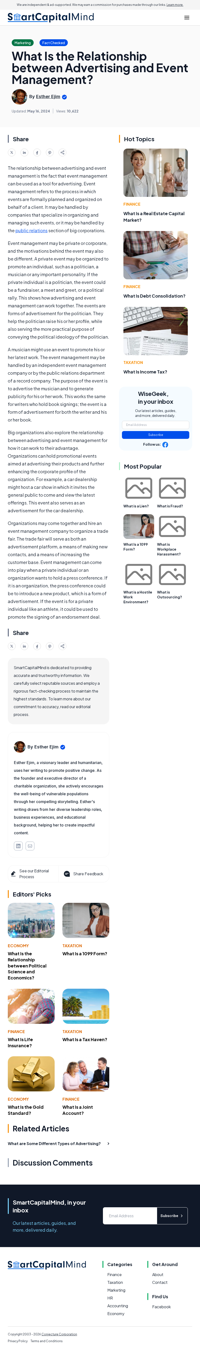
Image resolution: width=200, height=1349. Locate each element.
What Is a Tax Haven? (84, 1039)
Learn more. (175, 5)
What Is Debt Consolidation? (154, 296)
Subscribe (155, 435)
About (157, 1274)
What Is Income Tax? (145, 371)
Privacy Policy (18, 1341)
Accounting (117, 1305)
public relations (31, 230)
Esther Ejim (48, 96)
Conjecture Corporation (59, 1334)
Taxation (72, 945)
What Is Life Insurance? (20, 1042)
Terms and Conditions (46, 1341)
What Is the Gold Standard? (26, 1110)
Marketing (116, 1290)
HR (110, 1297)
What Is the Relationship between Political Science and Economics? (27, 965)
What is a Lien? (136, 506)
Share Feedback (88, 873)
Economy (18, 945)
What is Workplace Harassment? (169, 549)
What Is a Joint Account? (77, 1110)
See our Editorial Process (34, 873)
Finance (16, 1031)
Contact (160, 1282)
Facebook (161, 1306)
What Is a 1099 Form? (84, 953)
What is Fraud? (170, 506)
